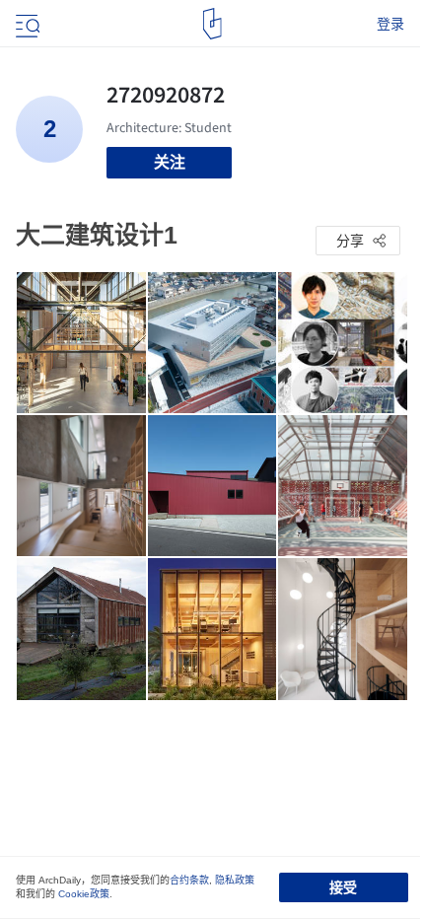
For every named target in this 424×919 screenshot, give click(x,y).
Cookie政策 (83, 893)
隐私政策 (234, 880)
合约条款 (189, 880)
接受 (343, 887)
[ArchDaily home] (212, 23)
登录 (390, 24)
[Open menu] (25, 23)
